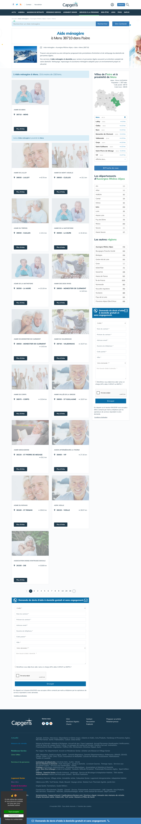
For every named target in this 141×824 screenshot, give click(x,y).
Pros (120, 12)
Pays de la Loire (110, 297)
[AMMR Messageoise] (30, 432)
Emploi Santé (41, 786)
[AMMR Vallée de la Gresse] (70, 377)
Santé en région (55, 755)
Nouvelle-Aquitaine (110, 289)
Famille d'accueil (100, 745)
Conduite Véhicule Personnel (83, 769)
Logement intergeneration (101, 778)
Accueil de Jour (74, 743)
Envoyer (50, 684)
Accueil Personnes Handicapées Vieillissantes (111, 743)
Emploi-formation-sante (45, 797)
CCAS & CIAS (62, 762)
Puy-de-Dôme (110, 220)
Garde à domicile (78, 764)
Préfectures (109, 755)
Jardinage (74, 772)
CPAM (44, 756)
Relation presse (112, 721)
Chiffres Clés (67, 747)
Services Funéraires (80, 774)
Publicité (89, 724)
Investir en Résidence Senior (70, 751)
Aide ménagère (65, 764)
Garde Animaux (63, 772)
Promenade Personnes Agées (106, 769)
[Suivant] (74, 591)
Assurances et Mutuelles (72, 756)
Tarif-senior (69, 797)
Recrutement (51, 790)
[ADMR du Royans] (30, 488)
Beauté (67, 782)
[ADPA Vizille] (70, 488)
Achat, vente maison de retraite (91, 791)
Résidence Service (53, 12)
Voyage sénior (76, 782)
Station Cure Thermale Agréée (94, 782)
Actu (14, 12)
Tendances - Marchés (55, 791)
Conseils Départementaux (94, 755)
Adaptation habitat (118, 778)
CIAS (55, 756)
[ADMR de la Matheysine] (30, 266)
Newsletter (38, 4)
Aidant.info (59, 797)
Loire (110, 211)
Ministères (44, 755)
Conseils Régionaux (75, 755)
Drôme (110, 203)
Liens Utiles (15, 754)
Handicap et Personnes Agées (118, 738)
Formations (51, 786)
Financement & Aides (44, 747)
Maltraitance (114, 756)
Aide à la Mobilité (64, 769)
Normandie (110, 284)
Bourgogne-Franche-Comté (110, 251)
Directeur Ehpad (89, 747)
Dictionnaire (77, 747)
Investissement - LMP (97, 790)
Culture (67, 740)
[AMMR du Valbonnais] (70, 321)
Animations (112, 745)
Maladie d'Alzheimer (59, 743)
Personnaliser (14, 816)
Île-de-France (110, 280)
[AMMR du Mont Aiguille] (70, 155)
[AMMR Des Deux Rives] (70, 266)
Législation (57, 747)
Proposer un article (113, 719)
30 (70, 591)
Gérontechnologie (71, 791)
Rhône (110, 224)
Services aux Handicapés (60, 765)
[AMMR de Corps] (30, 377)
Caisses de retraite (90, 756)
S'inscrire (121, 4)
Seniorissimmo (41, 795)
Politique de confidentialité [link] (14, 819)
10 (63, 591)
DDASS (124, 755)
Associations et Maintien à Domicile (99, 767)
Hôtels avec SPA (42, 782)
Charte (68, 724)
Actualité (14, 738)
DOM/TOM (110, 268)
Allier (110, 190)
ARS (37, 755)
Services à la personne (89, 12)
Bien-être (105, 12)
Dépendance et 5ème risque (70, 738)
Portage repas (106, 764)
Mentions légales (72, 721)
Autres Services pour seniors (60, 774)
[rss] (20, 4)
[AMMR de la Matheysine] (70, 210)
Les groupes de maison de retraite (80, 745)
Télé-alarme (118, 772)
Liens (113, 12)
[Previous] (26, 591)
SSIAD (73, 765)
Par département (51, 751)
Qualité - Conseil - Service (67, 790)
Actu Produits (100, 738)
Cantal (110, 199)
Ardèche (110, 194)
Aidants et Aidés (87, 738)
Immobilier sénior (68, 778)
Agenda (21, 12)
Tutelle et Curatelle (43, 758)
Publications (59, 740)
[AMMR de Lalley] (30, 155)
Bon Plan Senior (42, 740)
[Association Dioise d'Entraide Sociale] (30, 543)
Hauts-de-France (110, 276)
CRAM (38, 756)
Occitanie (110, 293)
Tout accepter (13, 812)
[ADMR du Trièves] (30, 210)
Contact (28, 4)
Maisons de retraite (35, 12)
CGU (68, 719)
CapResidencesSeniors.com (72, 795)
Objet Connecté (110, 791)
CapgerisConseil (54, 795)
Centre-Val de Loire (110, 259)
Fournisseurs (41, 790)
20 (66, 591)
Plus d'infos (20, 129)
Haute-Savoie (110, 232)
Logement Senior (70, 12)
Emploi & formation (19, 786)
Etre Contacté (121, 24)
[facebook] (13, 4)
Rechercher (102, 24)
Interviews (54, 738)
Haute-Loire (110, 215)
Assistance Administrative (54, 767)
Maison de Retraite (43, 743)
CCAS (49, 756)
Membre (113, 5)
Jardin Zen (111, 782)
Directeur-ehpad (90, 795)
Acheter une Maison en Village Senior (95, 751)
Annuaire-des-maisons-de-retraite (110, 795)
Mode (61, 782)
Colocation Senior (83, 778)
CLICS (60, 756)
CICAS (77, 762)
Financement (83, 790)
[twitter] (16, 4)
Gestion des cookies (84, 806)
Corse (110, 264)
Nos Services (41, 791)
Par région (40, 751)
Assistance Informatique (75, 767)
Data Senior (75, 740)
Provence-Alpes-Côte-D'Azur (110, 301)
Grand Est (110, 272)
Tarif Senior (54, 782)
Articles (46, 738)
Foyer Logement (87, 743)
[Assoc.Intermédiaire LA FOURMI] (70, 432)
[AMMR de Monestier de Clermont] (30, 321)
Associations (103, 756)
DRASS (117, 755)
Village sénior (56, 778)
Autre (99, 747)
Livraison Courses (93, 764)
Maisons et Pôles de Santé (84, 797)
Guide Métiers (62, 786)
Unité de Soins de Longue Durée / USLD (51, 745)
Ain (110, 186)
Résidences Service (18, 751)
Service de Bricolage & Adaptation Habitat (95, 772)
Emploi (126, 12)
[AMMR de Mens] (30, 92)
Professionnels (17, 789)
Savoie (110, 228)
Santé (51, 740)
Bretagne (110, 255)
